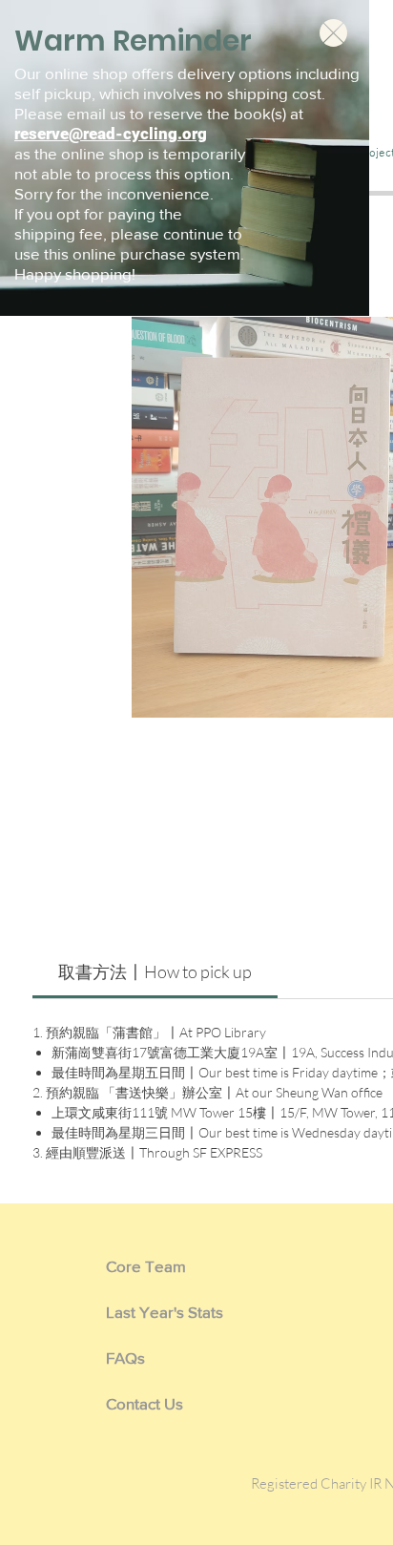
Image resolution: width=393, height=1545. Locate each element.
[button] (333, 33)
